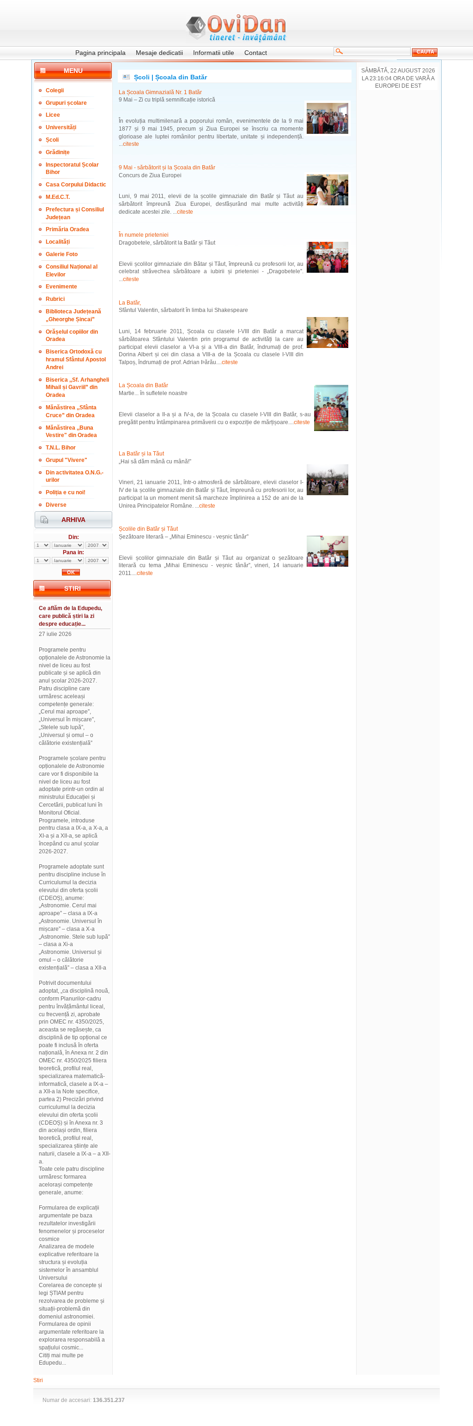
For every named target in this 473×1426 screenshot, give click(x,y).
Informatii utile (213, 52)
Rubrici (55, 299)
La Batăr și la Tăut (141, 453)
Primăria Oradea (67, 229)
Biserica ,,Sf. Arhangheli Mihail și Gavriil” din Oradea (77, 388)
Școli (52, 140)
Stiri (38, 1380)
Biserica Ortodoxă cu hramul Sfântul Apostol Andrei (76, 359)
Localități (58, 242)
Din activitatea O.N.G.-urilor (74, 476)
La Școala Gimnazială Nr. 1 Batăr (160, 92)
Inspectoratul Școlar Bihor (72, 169)
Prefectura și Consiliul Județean (75, 213)
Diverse (56, 505)
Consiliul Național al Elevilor (71, 271)
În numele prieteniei (144, 235)
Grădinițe (58, 152)
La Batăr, (130, 303)
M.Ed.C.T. (58, 197)
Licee (53, 115)
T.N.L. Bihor (61, 447)
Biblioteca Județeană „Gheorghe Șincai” (73, 315)
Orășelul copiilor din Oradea (72, 336)
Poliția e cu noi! (65, 492)
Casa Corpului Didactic (76, 184)
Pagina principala (100, 52)
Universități (61, 127)
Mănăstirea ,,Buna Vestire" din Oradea (71, 432)
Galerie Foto (62, 254)
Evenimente (61, 286)
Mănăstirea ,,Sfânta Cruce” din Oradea (71, 411)
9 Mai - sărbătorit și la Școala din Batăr (167, 167)
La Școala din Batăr (143, 385)
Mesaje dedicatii (159, 52)
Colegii (55, 90)
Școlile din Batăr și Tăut (148, 529)
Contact (255, 52)
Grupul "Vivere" (66, 460)
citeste (131, 144)
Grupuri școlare (66, 103)
